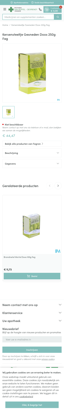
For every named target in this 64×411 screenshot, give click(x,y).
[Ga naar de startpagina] (23, 9)
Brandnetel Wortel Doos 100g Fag (19, 256)
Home (5, 24)
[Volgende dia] (58, 185)
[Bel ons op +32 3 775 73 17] (40, 9)
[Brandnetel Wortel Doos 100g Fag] (32, 224)
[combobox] (28, 17)
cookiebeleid (26, 396)
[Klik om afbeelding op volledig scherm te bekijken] (32, 73)
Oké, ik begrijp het (32, 404)
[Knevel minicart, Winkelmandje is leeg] (46, 9)
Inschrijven (32, 349)
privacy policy (48, 359)
